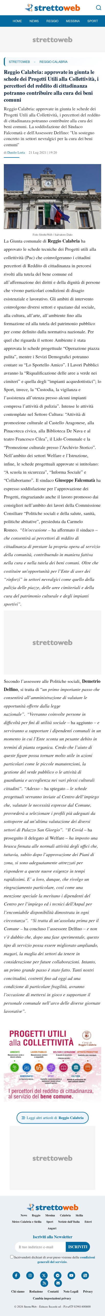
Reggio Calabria (54, 61)
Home (17, 21)
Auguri (52, 1228)
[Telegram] (57, 1275)
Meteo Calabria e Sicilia (27, 1222)
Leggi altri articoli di (55, 1117)
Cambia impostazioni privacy (52, 1298)
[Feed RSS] (44, 1283)
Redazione (36, 1291)
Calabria (65, 1215)
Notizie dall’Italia (69, 1222)
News (34, 21)
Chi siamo (17, 1291)
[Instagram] (30, 1275)
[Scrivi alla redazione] (58, 1283)
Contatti (53, 1291)
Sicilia (79, 1215)
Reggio (52, 21)
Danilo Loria (16, 152)
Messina (73, 21)
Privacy (88, 1291)
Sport (92, 21)
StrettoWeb (19, 61)
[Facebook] (16, 1275)
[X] (44, 1275)
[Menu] (6, 8)
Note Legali (70, 1291)
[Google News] (85, 1275)
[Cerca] (99, 8)
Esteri (88, 1222)
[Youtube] (71, 1275)
